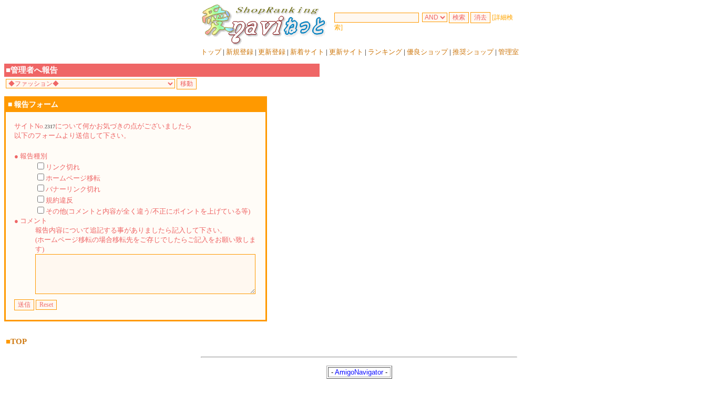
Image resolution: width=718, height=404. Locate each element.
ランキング (385, 52)
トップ (211, 52)
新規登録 (239, 52)
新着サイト (307, 52)
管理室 (508, 52)
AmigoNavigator (359, 372)
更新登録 (271, 52)
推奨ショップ (473, 52)
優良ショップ (427, 52)
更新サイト (346, 52)
